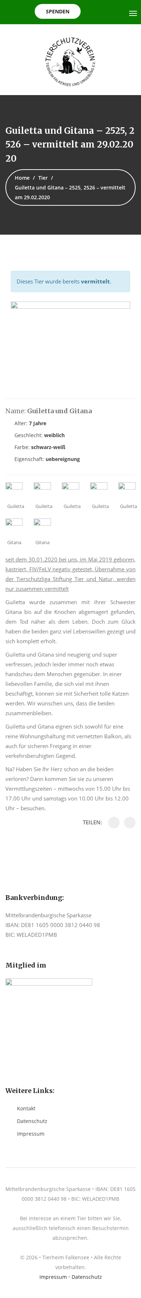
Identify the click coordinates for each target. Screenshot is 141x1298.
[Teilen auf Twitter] (130, 822)
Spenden (57, 11)
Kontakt (26, 1108)
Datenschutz (32, 1121)
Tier (43, 177)
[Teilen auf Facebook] (114, 822)
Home (22, 177)
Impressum (30, 1133)
